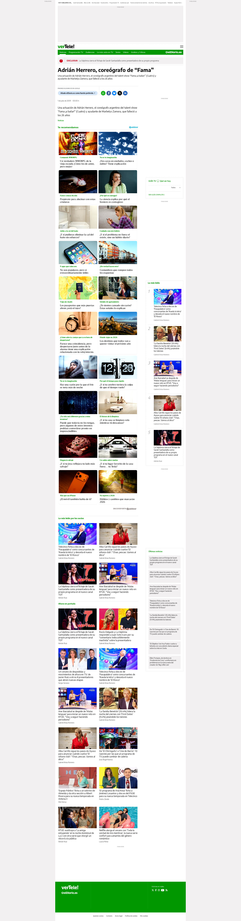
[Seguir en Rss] (167, 890)
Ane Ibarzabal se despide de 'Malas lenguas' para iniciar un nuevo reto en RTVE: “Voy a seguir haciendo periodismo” (117, 590)
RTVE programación (160, 3)
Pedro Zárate (104, 799)
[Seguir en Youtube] (162, 890)
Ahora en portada (66, 603)
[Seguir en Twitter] (153, 890)
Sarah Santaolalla (78, 3)
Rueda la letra (104, 3)
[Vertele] (70, 887)
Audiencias (90, 52)
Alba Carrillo (87, 3)
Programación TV (114, 3)
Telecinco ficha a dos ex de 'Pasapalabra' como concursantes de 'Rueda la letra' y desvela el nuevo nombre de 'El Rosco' (76, 550)
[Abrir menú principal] (181, 46)
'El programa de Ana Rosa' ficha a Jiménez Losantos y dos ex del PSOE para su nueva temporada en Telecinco (118, 793)
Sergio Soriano (63, 683)
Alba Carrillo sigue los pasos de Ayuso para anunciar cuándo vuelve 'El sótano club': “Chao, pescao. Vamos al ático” (117, 550)
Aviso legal (118, 916)
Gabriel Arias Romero (66, 558)
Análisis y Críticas (138, 52)
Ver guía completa (156, 195)
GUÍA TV (159, 181)
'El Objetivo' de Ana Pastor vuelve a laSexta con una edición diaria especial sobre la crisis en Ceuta (164, 646)
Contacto (109, 916)
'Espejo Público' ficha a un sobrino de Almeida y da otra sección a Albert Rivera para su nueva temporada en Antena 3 (76, 794)
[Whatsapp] (103, 93)
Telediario (170, 3)
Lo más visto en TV (105, 52)
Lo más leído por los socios (71, 518)
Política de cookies (131, 916)
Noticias (63, 52)
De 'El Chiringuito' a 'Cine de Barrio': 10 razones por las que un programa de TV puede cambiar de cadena (118, 753)
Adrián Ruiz (62, 598)
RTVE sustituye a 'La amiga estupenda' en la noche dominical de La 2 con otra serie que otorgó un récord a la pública (76, 834)
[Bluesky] (114, 93)
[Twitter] (119, 93)
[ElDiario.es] (173, 52)
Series (118, 52)
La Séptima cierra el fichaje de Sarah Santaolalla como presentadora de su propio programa (119, 60)
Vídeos (126, 52)
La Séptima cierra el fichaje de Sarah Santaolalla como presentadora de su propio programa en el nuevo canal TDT (76, 590)
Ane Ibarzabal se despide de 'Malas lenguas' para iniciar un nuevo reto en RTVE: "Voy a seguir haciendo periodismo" (167, 382)
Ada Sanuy (62, 802)
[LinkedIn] (125, 93)
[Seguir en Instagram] (159, 890)
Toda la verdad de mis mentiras (138, 3)
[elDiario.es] (69, 892)
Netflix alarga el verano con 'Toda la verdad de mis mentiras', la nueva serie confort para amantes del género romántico (118, 834)
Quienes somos (98, 916)
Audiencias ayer (124, 3)
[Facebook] (108, 93)
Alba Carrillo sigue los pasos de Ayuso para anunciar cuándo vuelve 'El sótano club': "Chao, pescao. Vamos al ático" (167, 416)
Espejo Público (178, 3)
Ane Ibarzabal (95, 3)
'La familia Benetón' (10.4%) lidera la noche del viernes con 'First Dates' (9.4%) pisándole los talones (117, 714)
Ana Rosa (151, 3)
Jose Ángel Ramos (106, 760)
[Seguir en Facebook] (156, 890)
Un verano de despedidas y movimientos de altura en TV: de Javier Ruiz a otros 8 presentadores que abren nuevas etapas (75, 675)
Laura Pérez (103, 842)
